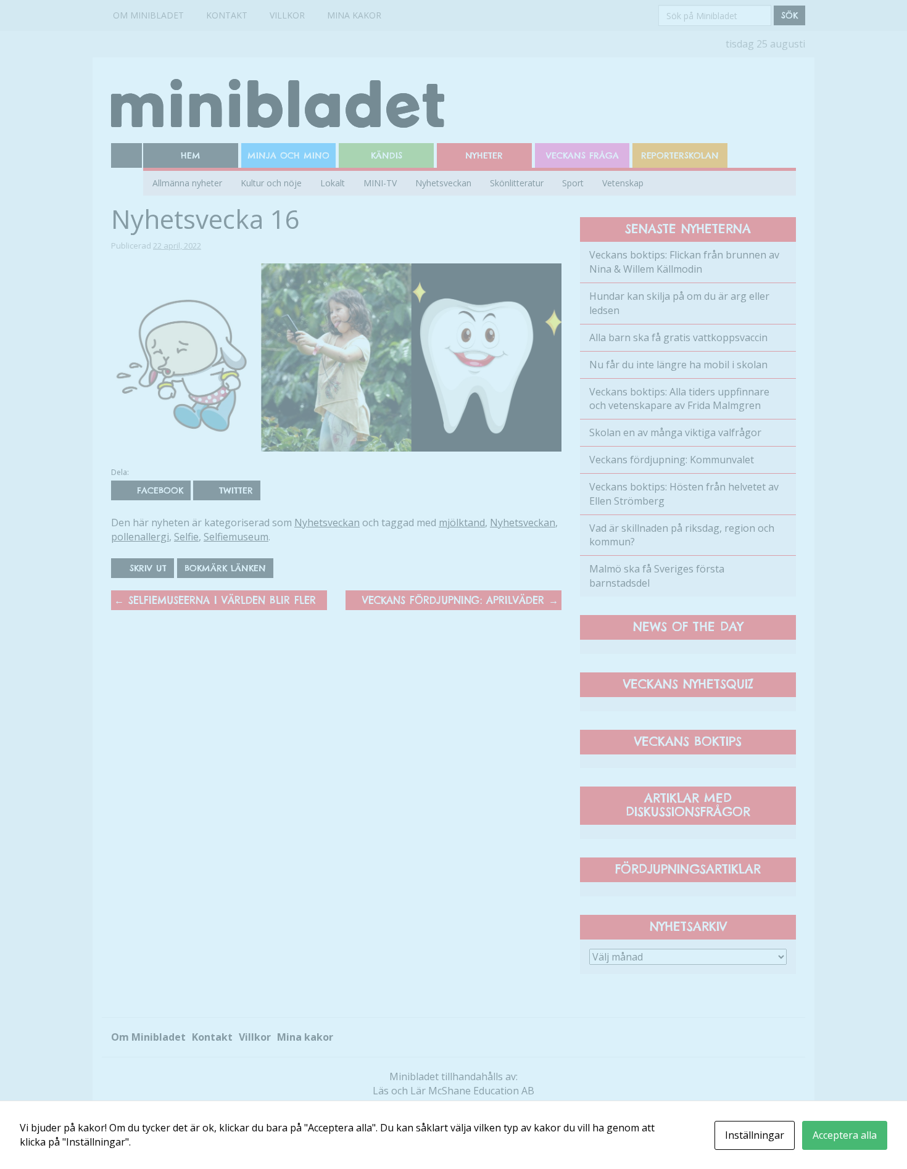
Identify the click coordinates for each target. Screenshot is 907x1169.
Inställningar (754, 1135)
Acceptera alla (845, 1135)
